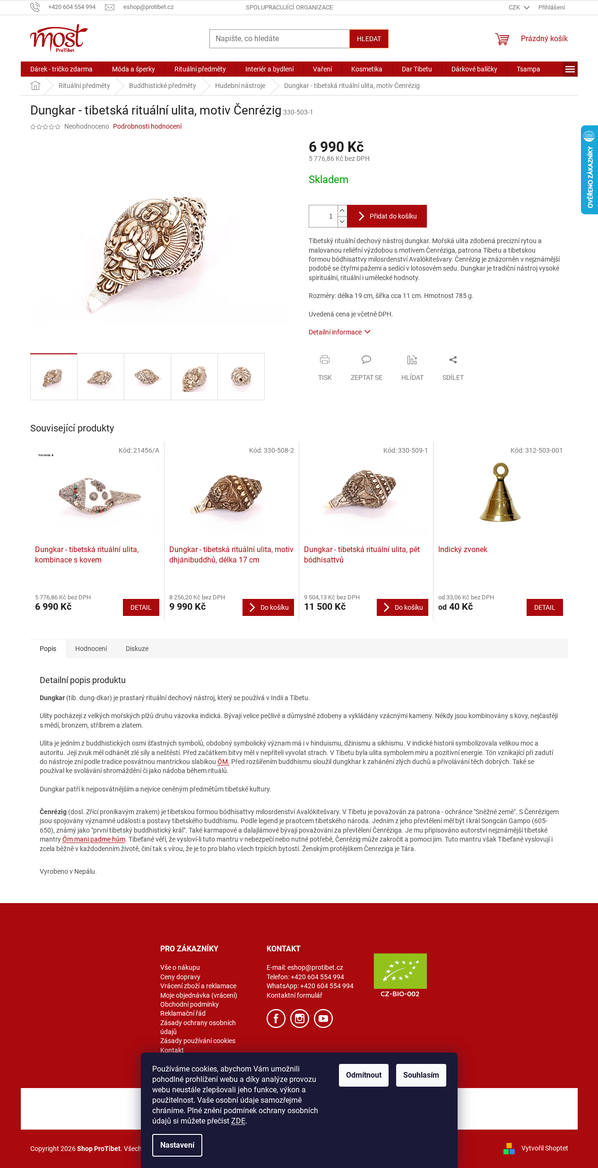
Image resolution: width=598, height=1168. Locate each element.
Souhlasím (421, 1075)
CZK (515, 7)
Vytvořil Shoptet (544, 1148)
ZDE (238, 1120)
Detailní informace (335, 332)
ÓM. (223, 761)
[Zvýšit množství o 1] (342, 210)
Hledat (369, 39)
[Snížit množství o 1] (342, 221)
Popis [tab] (48, 648)
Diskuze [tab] (137, 648)
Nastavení (177, 1145)
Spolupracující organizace (289, 7)
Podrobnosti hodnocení (147, 126)
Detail (141, 607)
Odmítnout (363, 1075)
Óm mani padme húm (93, 839)
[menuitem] (61, 69)
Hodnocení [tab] (91, 648)
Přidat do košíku (393, 216)
